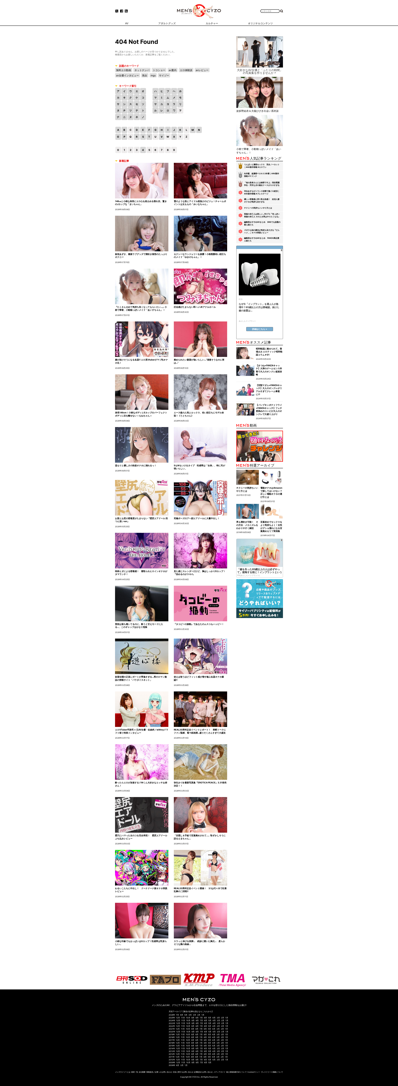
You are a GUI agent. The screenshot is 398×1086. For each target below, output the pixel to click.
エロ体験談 (186, 70)
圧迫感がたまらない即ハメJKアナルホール (195, 307)
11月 (183, 1017)
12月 (178, 1017)
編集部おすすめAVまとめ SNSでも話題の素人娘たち (262, 223)
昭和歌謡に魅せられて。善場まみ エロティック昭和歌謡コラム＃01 (269, 351)
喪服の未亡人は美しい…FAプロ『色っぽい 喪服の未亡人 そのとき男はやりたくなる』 (262, 215)
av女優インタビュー (127, 75)
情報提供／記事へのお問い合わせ (159, 1072)
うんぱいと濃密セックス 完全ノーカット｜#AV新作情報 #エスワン (262, 165)
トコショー (159, 70)
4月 (190, 1015)
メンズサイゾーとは (122, 1072)
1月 (202, 1015)
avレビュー (202, 70)
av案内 (172, 70)
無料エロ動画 (123, 70)
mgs (153, 75)
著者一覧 (134, 1072)
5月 (185, 1015)
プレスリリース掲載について (272, 1072)
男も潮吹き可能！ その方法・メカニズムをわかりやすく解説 (247, 525)
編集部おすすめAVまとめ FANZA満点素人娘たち (261, 239)
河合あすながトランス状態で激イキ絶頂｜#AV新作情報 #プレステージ (262, 192)
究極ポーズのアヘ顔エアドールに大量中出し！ (197, 518)
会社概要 (142, 1072)
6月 (181, 1015)
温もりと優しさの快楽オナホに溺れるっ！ (135, 465)
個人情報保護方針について (236, 1072)
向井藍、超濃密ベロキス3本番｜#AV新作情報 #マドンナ (261, 174)
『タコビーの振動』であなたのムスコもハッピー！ (199, 624)
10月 (188, 1017)
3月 (194, 1015)
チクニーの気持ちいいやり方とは (258, 208)
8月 (197, 1017)
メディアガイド (219, 1072)
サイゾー (164, 75)
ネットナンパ (141, 70)
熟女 (144, 75)
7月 (177, 1015)
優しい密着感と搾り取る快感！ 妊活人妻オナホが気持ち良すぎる (262, 200)
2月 (198, 1015)
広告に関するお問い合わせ (183, 1072)
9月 (192, 1017)
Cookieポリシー (253, 1072)
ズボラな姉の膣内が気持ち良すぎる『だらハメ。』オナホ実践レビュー (262, 231)
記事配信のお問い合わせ (203, 1072)
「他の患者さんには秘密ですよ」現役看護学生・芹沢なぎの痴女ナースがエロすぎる (262, 183)
